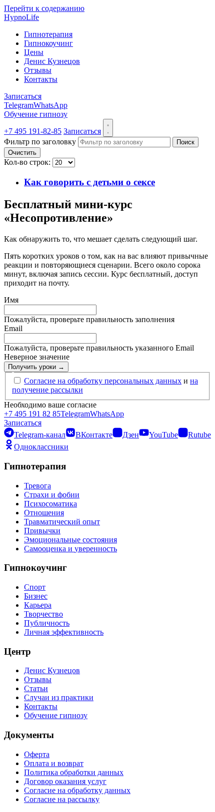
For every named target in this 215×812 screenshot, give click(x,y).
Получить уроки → (36, 367)
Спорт (35, 587)
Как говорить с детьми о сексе (89, 182)
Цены (34, 52)
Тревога (37, 485)
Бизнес (36, 596)
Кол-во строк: (28, 162)
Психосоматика (50, 503)
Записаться (23, 96)
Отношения (44, 512)
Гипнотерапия (48, 34)
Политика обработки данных (74, 772)
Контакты (41, 79)
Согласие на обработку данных (77, 790)
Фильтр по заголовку (41, 141)
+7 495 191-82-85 (33, 131)
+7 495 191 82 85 (32, 413)
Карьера (38, 605)
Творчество (43, 614)
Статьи (36, 688)
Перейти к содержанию (44, 8)
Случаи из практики (59, 697)
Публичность (47, 623)
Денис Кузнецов (52, 61)
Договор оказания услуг (65, 781)
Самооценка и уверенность (70, 548)
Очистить (22, 152)
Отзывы (38, 70)
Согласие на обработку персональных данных (103, 381)
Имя (11, 300)
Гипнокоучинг (48, 43)
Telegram (19, 105)
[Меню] (108, 128)
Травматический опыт (62, 521)
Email (13, 328)
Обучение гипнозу (36, 114)
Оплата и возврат (54, 763)
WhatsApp (51, 105)
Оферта (37, 754)
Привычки (42, 530)
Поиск (185, 142)
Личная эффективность (64, 632)
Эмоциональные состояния (70, 539)
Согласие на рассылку (62, 799)
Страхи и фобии (52, 494)
